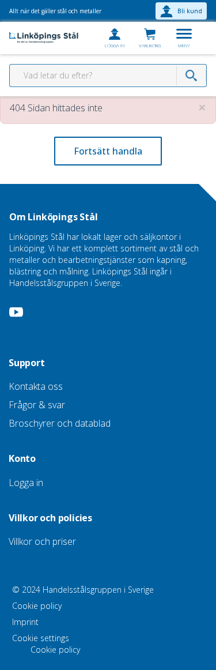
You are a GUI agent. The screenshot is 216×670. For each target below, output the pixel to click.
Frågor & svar (37, 404)
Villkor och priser (42, 541)
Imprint (25, 621)
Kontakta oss (36, 386)
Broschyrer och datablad (60, 423)
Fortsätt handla (108, 151)
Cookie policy (37, 605)
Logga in (26, 482)
